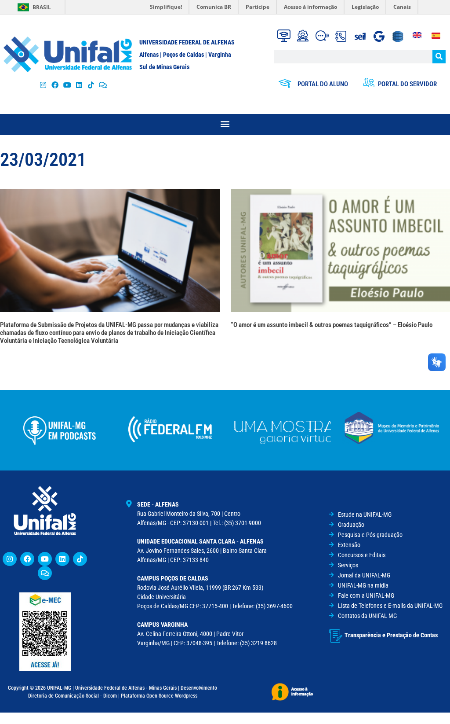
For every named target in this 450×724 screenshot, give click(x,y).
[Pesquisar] (439, 56)
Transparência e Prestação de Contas (391, 635)
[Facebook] (55, 85)
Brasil (42, 7)
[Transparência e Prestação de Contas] (335, 636)
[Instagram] (43, 85)
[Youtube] (67, 85)
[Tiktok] (91, 85)
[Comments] (102, 85)
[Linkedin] (62, 559)
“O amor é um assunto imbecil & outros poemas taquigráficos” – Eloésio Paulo (331, 325)
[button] (225, 123)
